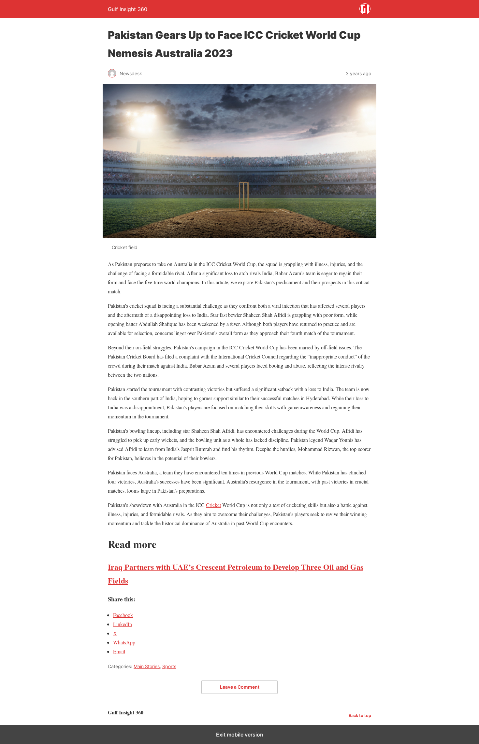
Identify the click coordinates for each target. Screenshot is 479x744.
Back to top (360, 715)
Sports (169, 666)
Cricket (213, 504)
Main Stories (147, 666)
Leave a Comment (239, 687)
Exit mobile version (239, 734)
